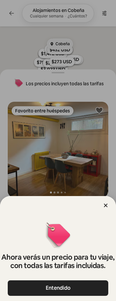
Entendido (58, 288)
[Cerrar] (105, 205)
